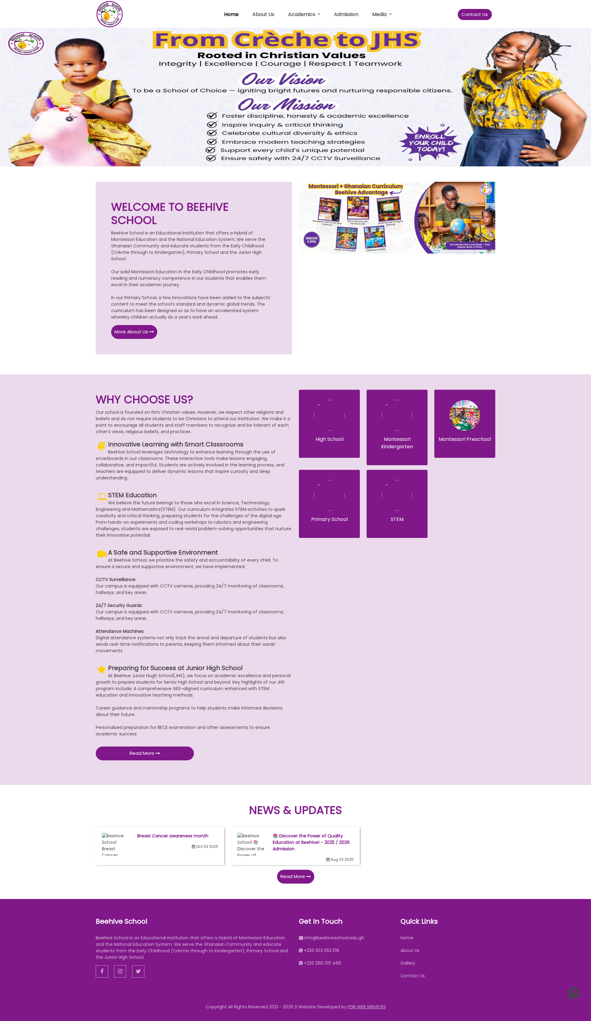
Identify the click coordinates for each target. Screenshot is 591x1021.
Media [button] (380, 14)
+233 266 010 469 (322, 963)
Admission (346, 14)
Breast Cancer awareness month (172, 836)
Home (231, 14)
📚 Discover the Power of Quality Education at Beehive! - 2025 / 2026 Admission (311, 842)
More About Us (132, 331)
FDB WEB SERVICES (367, 1007)
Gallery (407, 963)
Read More (142, 753)
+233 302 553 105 (321, 950)
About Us (263, 14)
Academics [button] (302, 14)
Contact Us (474, 14)
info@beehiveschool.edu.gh (334, 938)
